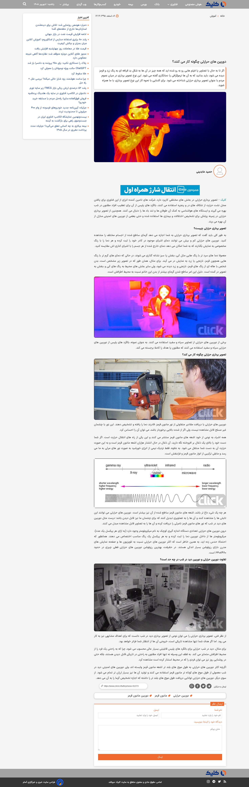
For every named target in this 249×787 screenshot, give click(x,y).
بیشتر (65, 4)
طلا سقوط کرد (78, 74)
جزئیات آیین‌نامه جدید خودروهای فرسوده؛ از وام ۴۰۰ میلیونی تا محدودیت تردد (59, 110)
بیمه (130, 4)
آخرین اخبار (83, 17)
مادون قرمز (161, 696)
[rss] (225, 782)
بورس (144, 4)
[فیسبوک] (197, 687)
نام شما (218, 710)
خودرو (117, 4)
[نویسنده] (219, 172)
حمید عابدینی (204, 172)
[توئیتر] (203, 687)
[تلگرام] (209, 687)
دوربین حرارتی (181, 696)
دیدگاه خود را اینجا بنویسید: (208, 722)
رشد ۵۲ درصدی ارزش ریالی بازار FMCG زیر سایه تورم (58, 88)
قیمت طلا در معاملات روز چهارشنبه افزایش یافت (60, 49)
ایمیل (156, 710)
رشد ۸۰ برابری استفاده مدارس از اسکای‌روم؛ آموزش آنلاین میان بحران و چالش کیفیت (56, 41)
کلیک (223, 200)
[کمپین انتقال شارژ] (160, 190)
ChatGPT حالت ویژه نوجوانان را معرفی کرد (63, 68)
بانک (157, 4)
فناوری (174, 4)
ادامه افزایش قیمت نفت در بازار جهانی (65, 34)
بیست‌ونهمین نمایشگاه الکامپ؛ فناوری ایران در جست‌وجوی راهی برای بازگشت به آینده (62, 119)
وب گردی (81, 4)
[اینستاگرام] (208, 782)
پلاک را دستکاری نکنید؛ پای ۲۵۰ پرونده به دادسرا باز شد (57, 63)
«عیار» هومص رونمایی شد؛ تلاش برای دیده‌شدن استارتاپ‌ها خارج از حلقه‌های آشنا (61, 27)
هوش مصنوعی (193, 4)
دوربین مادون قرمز (138, 696)
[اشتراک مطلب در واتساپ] (191, 686)
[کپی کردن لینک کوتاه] (122, 686)
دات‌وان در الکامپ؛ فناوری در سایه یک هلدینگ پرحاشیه (57, 93)
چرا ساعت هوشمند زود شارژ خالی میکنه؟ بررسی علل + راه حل (57, 81)
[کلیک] (216, 4)
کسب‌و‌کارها (100, 4)
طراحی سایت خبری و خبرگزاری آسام (39, 782)
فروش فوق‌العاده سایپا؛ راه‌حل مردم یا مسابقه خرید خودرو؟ (59, 100)
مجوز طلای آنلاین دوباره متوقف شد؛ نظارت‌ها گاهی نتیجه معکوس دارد (56, 56)
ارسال (160, 757)
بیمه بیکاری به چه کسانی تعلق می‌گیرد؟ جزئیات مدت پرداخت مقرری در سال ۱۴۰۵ (58, 128)
